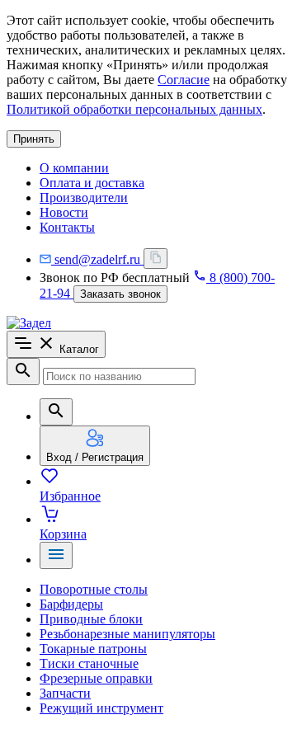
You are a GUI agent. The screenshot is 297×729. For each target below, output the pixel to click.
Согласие (184, 80)
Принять (33, 139)
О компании (74, 168)
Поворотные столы (94, 589)
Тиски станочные (89, 663)
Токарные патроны (93, 649)
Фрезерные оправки (96, 678)
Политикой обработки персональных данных (134, 109)
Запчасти (65, 693)
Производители (84, 197)
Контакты (67, 227)
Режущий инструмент (101, 708)
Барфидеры (71, 604)
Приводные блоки (91, 619)
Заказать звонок (120, 294)
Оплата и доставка (92, 183)
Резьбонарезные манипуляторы (127, 634)
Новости (64, 212)
